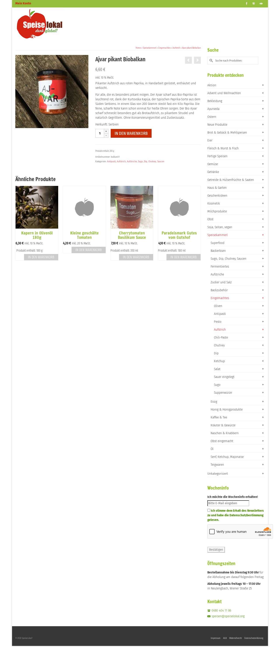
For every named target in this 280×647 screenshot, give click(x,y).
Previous (19, 225)
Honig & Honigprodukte (227, 409)
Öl (212, 449)
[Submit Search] (210, 60)
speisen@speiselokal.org (228, 616)
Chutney (219, 345)
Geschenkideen (217, 195)
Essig (214, 402)
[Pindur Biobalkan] (197, 60)
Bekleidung (214, 101)
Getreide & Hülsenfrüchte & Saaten (230, 180)
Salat (217, 369)
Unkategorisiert (217, 474)
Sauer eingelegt (224, 377)
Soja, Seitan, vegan (219, 227)
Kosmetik (213, 203)
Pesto (217, 322)
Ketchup (219, 361)
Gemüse (212, 164)
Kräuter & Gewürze (223, 425)
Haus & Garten (217, 188)
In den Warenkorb (131, 133)
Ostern (211, 117)
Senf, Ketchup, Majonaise (227, 457)
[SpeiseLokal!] (54, 23)
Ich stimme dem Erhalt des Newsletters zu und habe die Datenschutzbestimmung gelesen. (235, 515)
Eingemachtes (220, 298)
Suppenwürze (223, 393)
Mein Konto (23, 3)
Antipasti (111, 161)
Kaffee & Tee (219, 417)
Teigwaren (217, 465)
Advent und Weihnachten (224, 93)
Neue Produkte (217, 125)
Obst (210, 219)
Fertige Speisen (217, 156)
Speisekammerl (217, 235)
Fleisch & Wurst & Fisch (223, 148)
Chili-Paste (221, 337)
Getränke (213, 172)
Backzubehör (219, 290)
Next (197, 225)
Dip (216, 353)
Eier (209, 140)
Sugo (217, 385)
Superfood (217, 243)
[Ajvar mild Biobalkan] (188, 60)
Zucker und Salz (221, 282)
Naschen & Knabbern (225, 433)
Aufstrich (121, 161)
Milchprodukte (217, 211)
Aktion (211, 85)
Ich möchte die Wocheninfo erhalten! (232, 497)
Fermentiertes (220, 266)
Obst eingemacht (222, 441)
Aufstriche (132, 161)
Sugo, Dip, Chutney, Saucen (151, 161)
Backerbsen (218, 251)
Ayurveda (213, 109)
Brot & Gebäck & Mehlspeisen (227, 132)
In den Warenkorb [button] (41, 257)
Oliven (218, 306)
